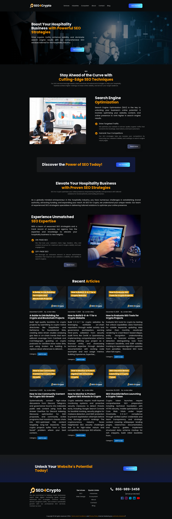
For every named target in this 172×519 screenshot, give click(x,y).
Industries (75, 6)
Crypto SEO (42, 354)
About (94, 6)
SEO (80, 493)
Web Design (80, 497)
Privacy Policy (93, 516)
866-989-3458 (127, 489)
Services (66, 6)
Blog (108, 6)
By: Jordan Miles (50, 312)
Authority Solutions (119, 516)
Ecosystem (85, 6)
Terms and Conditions (79, 516)
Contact (102, 6)
